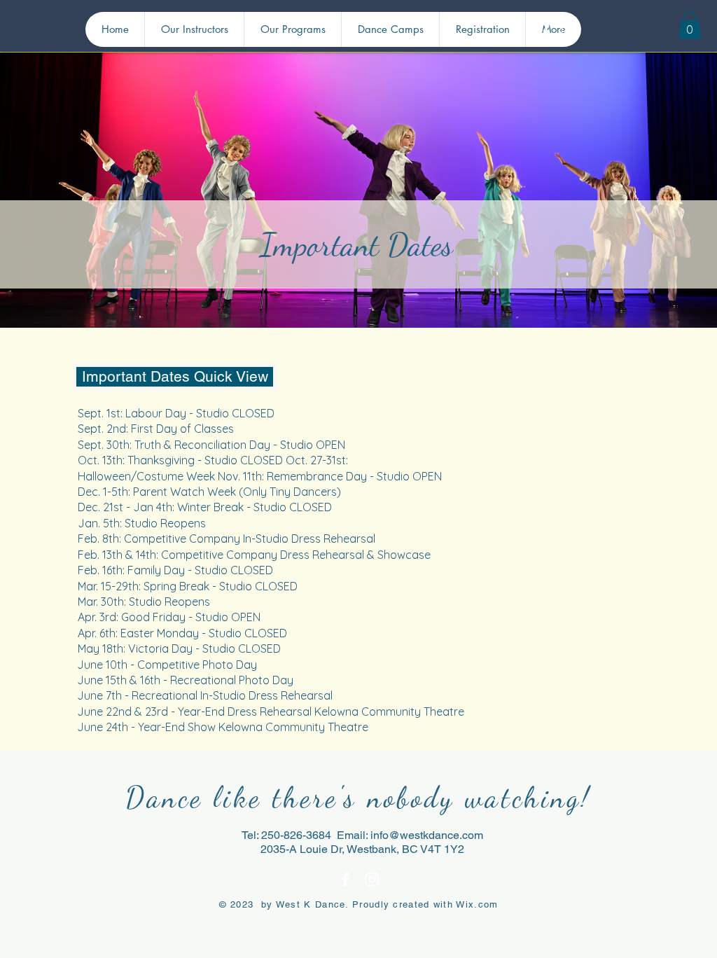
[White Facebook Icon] (546, 31)
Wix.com (477, 904)
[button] (690, 25)
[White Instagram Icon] (567, 31)
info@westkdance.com (426, 835)
